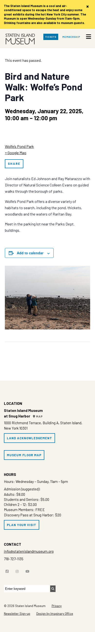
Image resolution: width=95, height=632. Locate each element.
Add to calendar (30, 252)
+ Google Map (15, 152)
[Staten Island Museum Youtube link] (29, 570)
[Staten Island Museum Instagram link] (18, 570)
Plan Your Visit (21, 525)
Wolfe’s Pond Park (19, 146)
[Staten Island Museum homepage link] (20, 40)
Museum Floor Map (24, 455)
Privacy (57, 606)
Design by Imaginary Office (54, 614)
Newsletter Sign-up (17, 614)
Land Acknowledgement (29, 438)
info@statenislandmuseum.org (29, 551)
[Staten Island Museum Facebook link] (8, 570)
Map (39, 416)
